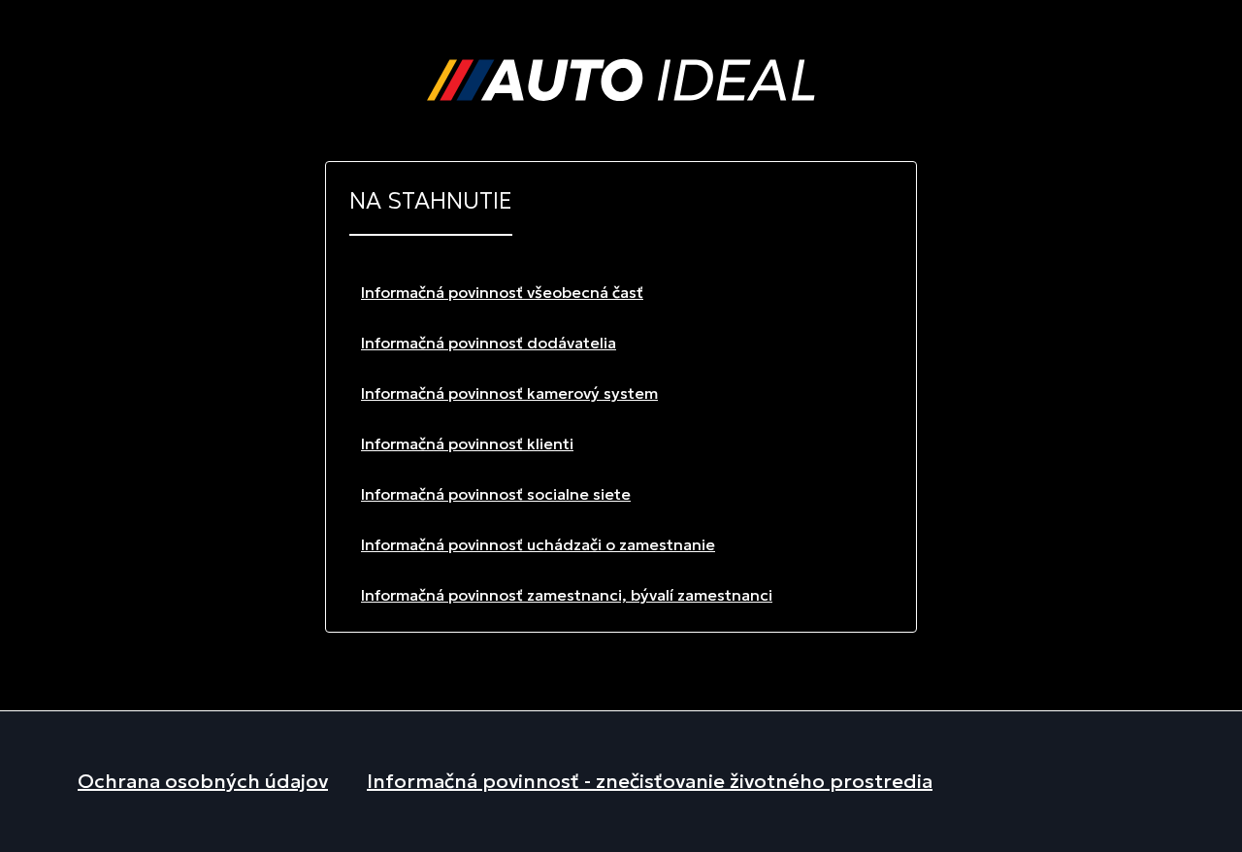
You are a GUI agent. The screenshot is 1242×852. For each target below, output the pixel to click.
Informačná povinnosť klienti (467, 443)
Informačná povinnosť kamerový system (509, 393)
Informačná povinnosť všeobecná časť (502, 292)
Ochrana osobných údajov (203, 782)
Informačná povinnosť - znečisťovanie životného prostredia (649, 782)
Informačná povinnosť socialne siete (496, 494)
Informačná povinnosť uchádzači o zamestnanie (538, 544)
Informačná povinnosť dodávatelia (488, 342)
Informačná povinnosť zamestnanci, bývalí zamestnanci (566, 595)
